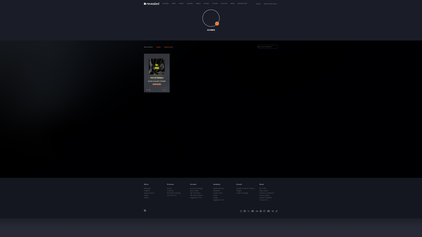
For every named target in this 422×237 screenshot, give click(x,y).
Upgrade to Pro (196, 198)
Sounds (206, 3)
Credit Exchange (242, 193)
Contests (170, 191)
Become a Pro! (242, 3)
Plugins (215, 3)
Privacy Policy (264, 195)
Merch (198, 3)
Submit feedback (265, 198)
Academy (190, 3)
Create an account (270, 4)
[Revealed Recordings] (152, 3)
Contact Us (263, 200)
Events (181, 3)
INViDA (150, 81)
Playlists (224, 3)
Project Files (217, 193)
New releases (148, 47)
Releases (166, 3)
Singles (158, 47)
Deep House (157, 84)
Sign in (258, 4)
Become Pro (171, 195)
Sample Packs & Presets (245, 188)
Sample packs (168, 47)
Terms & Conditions (266, 193)
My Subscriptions (196, 195)
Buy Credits (194, 191)
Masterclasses (218, 188)
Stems (215, 195)
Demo (174, 3)
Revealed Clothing (173, 193)
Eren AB (155, 81)
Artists (146, 198)
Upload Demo (149, 193)
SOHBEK (163, 81)
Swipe (232, 3)
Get (165, 90)
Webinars (216, 191)
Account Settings (196, 188)
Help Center (263, 191)
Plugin (215, 198)
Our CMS (262, 188)
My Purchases (195, 193)
